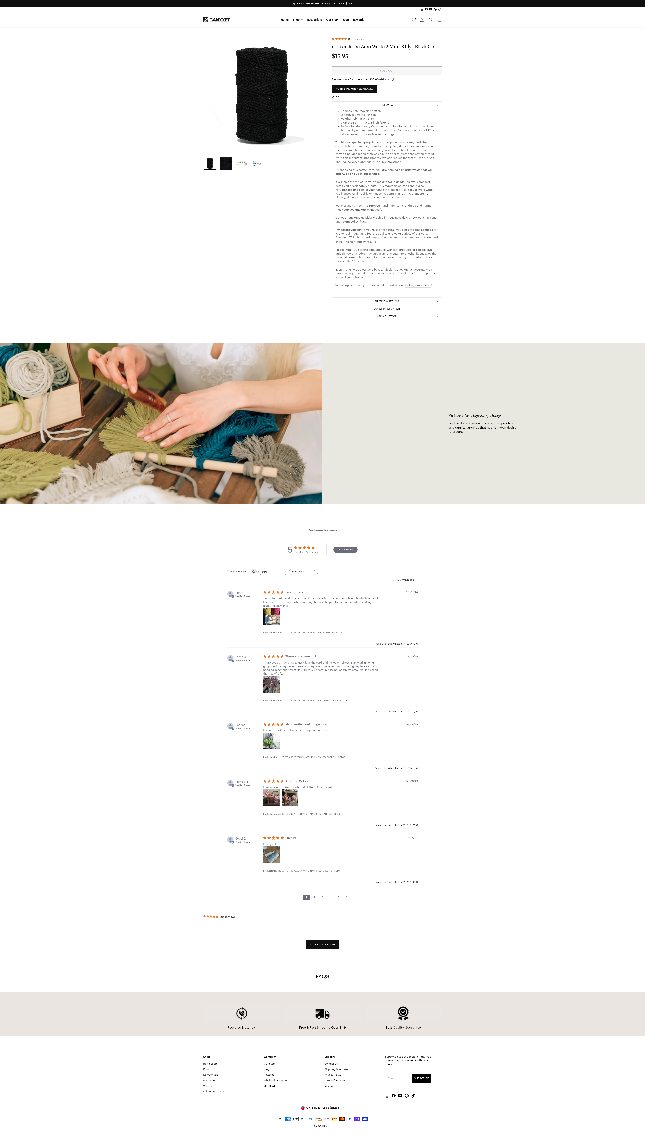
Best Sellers (314, 19)
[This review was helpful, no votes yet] (408, 644)
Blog (346, 19)
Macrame (209, 1080)
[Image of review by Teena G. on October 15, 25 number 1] (271, 684)
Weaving (208, 1086)
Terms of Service (334, 1080)
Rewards (358, 19)
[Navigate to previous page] (298, 897)
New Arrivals (210, 1075)
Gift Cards (270, 1086)
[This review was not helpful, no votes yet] (414, 644)
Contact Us (331, 1063)
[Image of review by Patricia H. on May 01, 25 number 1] (271, 797)
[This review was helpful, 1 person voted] (408, 711)
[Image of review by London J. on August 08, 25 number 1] (271, 741)
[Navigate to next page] (346, 897)
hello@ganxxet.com (418, 285)
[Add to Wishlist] (335, 95)
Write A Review (345, 549)
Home (285, 19)
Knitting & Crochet (214, 1091)
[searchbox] (238, 571)
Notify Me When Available (354, 89)
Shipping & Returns (336, 1069)
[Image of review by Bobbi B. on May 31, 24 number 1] (271, 854)
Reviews (329, 1086)
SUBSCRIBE (421, 1078)
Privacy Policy (332, 1075)
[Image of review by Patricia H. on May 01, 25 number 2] (290, 797)
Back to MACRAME (325, 945)
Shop (296, 19)
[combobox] (272, 572)
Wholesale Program (276, 1080)
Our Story (332, 19)
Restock (208, 1069)
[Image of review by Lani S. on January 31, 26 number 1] (271, 616)
